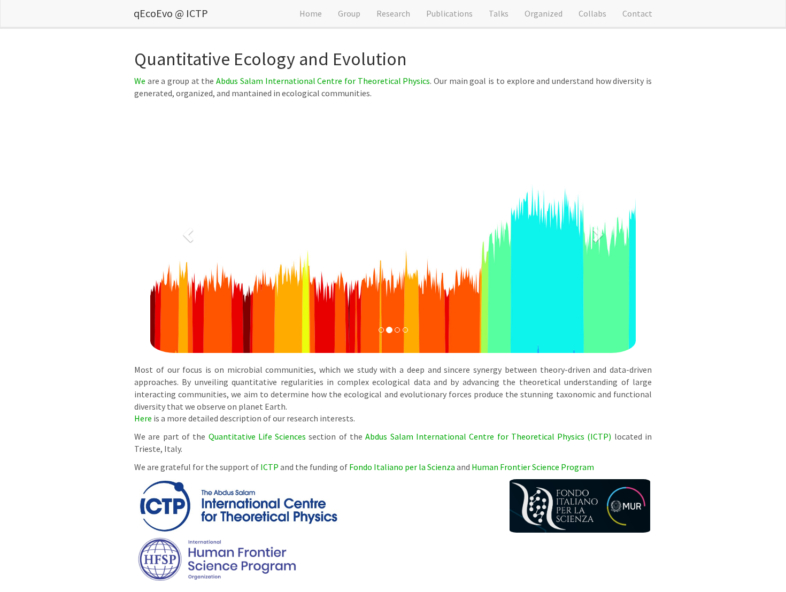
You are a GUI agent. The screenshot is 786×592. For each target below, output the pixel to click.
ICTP (269, 467)
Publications (449, 13)
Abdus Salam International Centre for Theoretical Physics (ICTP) (488, 436)
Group (349, 13)
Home (310, 13)
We (139, 80)
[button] (186, 231)
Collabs (592, 13)
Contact (637, 13)
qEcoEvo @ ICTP (171, 13)
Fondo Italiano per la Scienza (402, 467)
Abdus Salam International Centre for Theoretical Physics (323, 80)
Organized (543, 13)
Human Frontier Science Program (533, 467)
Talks (498, 13)
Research (393, 13)
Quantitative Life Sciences (257, 436)
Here (143, 418)
